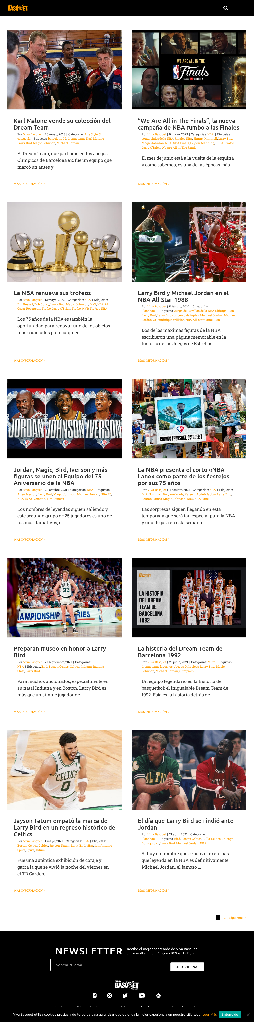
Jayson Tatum (59, 845)
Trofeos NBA (98, 308)
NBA (210, 134)
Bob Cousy (41, 304)
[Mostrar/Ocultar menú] (243, 8)
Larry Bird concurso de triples (178, 315)
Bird (44, 666)
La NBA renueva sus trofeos (52, 293)
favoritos (166, 666)
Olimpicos (186, 671)
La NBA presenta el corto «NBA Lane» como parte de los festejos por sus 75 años (183, 476)
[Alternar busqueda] (225, 7)
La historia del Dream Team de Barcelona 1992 (180, 652)
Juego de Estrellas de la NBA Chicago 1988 (204, 311)
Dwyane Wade (173, 494)
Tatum (40, 850)
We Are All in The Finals (179, 147)
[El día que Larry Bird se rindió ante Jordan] (189, 770)
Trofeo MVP (80, 308)
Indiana (86, 666)
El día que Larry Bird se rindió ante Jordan (186, 824)
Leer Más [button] (209, 1014)
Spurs (30, 850)
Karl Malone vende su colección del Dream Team (62, 124)
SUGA (220, 143)
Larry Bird (24, 143)
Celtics (74, 666)
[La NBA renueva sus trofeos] (64, 242)
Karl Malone (95, 138)
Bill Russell (25, 304)
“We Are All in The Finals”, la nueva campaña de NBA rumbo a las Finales (188, 124)
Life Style (91, 134)
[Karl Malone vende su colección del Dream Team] (64, 69)
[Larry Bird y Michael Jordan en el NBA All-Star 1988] (189, 242)
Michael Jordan (68, 143)
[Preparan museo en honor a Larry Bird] (64, 597)
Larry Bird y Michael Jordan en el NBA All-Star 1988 (183, 296)
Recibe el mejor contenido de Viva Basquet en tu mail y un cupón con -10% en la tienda (162, 950)
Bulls (206, 839)
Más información (28, 184)
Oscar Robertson (28, 308)
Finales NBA (183, 138)
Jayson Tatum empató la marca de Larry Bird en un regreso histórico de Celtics (64, 827)
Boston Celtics (59, 666)
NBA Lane (201, 499)
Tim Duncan (55, 499)
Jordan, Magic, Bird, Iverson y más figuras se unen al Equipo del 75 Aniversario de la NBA (60, 476)
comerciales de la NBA (157, 138)
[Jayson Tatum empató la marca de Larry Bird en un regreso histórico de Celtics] (64, 770)
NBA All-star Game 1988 (203, 320)
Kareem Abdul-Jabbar (200, 494)
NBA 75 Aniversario (31, 499)
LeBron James (152, 499)
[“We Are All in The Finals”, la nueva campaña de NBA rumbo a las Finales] (189, 69)
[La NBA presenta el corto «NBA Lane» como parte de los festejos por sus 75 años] (189, 418)
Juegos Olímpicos (186, 666)
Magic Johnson (44, 143)
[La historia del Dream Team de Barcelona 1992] (189, 597)
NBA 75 (102, 304)
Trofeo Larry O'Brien (56, 308)
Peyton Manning (202, 143)
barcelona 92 (57, 138)
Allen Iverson (26, 494)
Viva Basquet (32, 134)
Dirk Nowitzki (152, 494)
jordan (154, 843)
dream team (76, 138)
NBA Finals (181, 143)
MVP (93, 304)
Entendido (230, 1014)
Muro (211, 662)
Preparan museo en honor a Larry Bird (60, 652)
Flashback (149, 311)
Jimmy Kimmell (205, 138)
